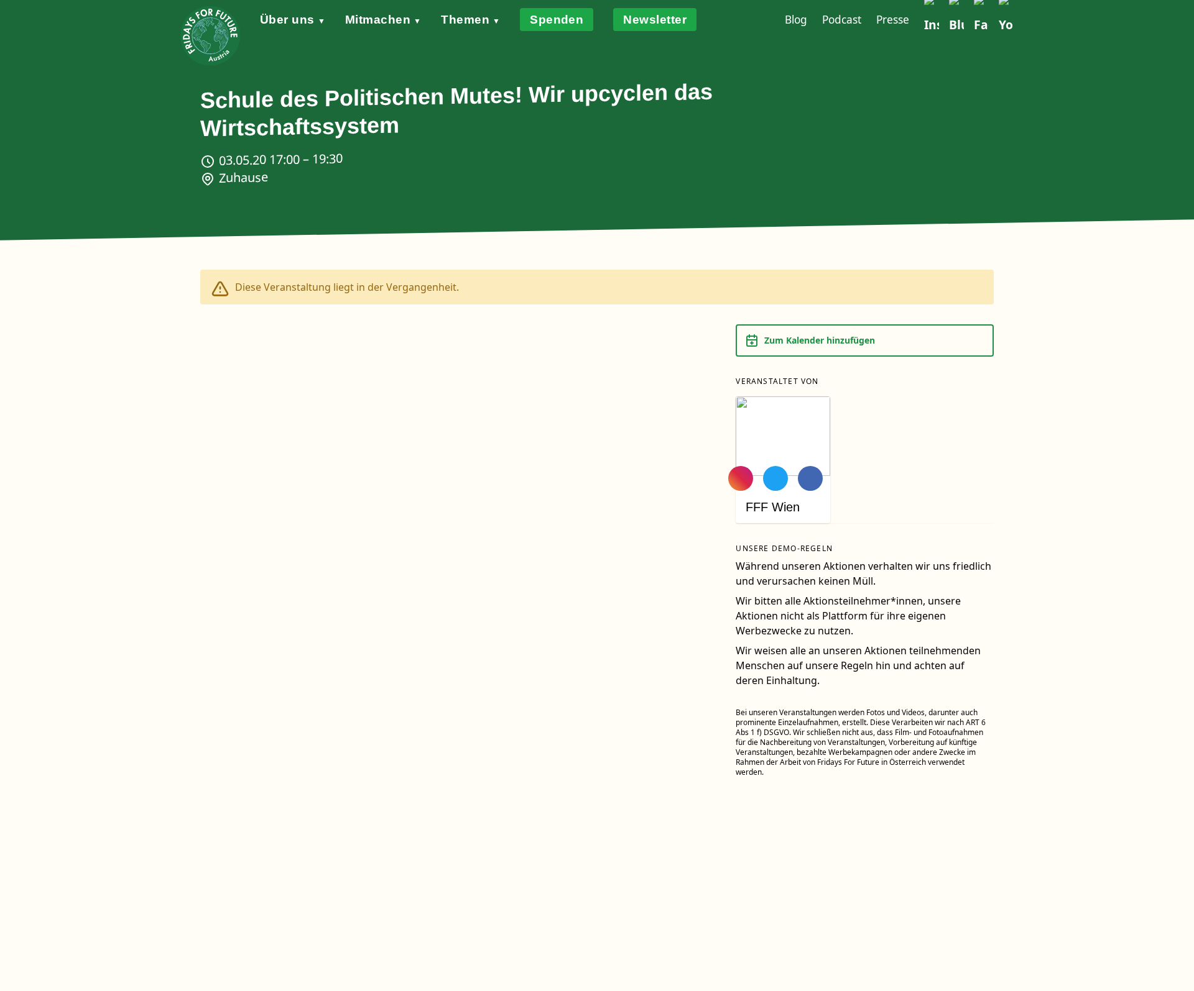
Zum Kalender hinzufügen (819, 340)
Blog (796, 19)
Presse (892, 19)
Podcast (841, 19)
